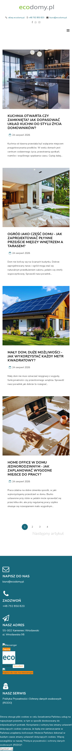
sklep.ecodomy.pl (16, 17)
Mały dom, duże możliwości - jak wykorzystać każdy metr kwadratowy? (35, 356)
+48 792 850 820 (36, 17)
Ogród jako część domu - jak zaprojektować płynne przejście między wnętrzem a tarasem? (35, 240)
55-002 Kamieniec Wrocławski (21, 630)
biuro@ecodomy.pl (58, 17)
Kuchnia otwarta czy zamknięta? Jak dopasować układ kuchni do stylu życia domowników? (35, 122)
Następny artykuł (48, 533)
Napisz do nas (16, 576)
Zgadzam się (6, 748)
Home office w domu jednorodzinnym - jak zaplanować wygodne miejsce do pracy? (30, 468)
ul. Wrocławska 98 (13, 634)
